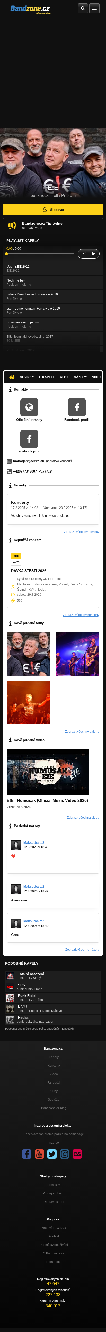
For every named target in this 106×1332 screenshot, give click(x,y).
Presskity (53, 1185)
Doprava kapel (53, 1202)
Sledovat (57, 210)
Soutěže (53, 1099)
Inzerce (54, 1142)
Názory (80, 377)
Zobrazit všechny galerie (82, 731)
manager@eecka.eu (28, 461)
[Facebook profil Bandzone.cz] (26, 1154)
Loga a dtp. (53, 1262)
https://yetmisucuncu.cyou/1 (33, 866)
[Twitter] (52, 1154)
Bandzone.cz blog (53, 1108)
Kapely (54, 1057)
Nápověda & (54, 1228)
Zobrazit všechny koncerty (81, 615)
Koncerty (20, 502)
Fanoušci (53, 1082)
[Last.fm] (77, 1154)
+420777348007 (25, 471)
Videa (54, 1074)
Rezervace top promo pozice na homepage (53, 1134)
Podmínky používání (54, 1245)
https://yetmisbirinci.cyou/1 (37, 856)
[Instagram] (64, 1154)
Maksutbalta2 (33, 843)
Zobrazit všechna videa (83, 817)
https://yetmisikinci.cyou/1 (31, 861)
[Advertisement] (53, 72)
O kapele (47, 377)
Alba (64, 377)
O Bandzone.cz (53, 1253)
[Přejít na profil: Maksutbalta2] (16, 845)
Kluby (54, 1091)
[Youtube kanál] (39, 1154)
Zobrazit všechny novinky (81, 532)
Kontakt (53, 1236)
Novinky (27, 377)
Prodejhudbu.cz (54, 1193)
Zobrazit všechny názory (82, 950)
